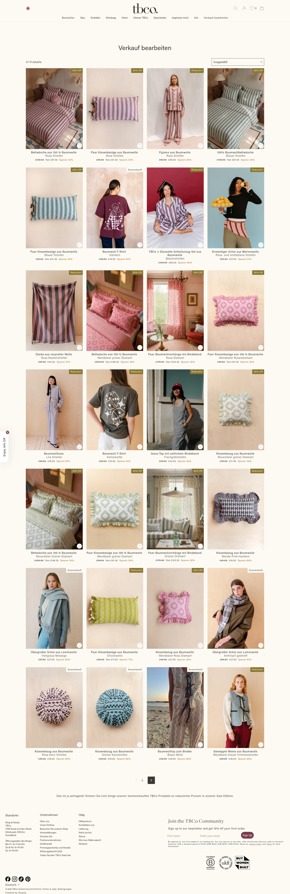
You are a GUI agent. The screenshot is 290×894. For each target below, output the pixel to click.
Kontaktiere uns (86, 824)
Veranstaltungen (48, 832)
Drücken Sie (46, 836)
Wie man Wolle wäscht (90, 840)
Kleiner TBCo (140, 17)
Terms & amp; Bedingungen (57, 889)
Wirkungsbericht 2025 (51, 851)
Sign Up (247, 835)
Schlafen (95, 17)
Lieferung (83, 828)
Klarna (82, 836)
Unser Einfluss (47, 824)
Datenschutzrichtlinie (30, 889)
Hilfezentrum (85, 821)
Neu (82, 17)
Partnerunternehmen (50, 840)
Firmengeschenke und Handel (55, 847)
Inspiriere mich (180, 17)
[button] (4, 447)
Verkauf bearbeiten (216, 17)
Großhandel (46, 843)
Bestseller (68, 17)
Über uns (44, 821)
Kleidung (111, 17)
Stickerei (83, 843)
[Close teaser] (7, 432)
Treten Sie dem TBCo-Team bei (55, 855)
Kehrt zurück (85, 832)
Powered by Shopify (15, 892)
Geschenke (160, 17)
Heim (125, 17)
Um (196, 17)
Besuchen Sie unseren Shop (54, 828)
